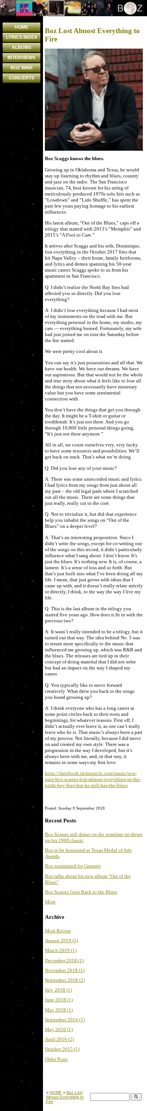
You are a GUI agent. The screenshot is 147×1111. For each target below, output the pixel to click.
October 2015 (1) (62, 1049)
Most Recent (58, 931)
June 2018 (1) (59, 999)
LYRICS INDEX (21, 37)
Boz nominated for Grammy (73, 866)
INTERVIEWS (21, 57)
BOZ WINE (22, 67)
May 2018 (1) (59, 1010)
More (50, 902)
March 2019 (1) (61, 950)
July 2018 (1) (58, 990)
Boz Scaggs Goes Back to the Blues (81, 892)
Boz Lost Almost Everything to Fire (65, 1097)
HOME (21, 27)
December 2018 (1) (64, 960)
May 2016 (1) (59, 1029)
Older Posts (56, 1059)
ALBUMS (21, 47)
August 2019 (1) (61, 940)
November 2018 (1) (64, 970)
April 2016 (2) (59, 1039)
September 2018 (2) (65, 980)
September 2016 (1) (65, 1019)
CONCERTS (21, 78)
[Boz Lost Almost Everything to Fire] (94, 149)
